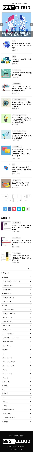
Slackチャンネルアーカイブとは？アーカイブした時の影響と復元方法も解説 (21, 88)
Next (31, 24)
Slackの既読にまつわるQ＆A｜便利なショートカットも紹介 (21, 243)
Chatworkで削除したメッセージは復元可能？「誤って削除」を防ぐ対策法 (21, 120)
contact (22, 435)
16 (20, 200)
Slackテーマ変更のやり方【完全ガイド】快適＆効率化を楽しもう (21, 258)
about (10, 435)
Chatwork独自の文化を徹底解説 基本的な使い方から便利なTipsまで (21, 104)
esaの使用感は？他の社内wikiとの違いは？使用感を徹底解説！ (21, 169)
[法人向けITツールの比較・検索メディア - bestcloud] (19, 209)
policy (16, 435)
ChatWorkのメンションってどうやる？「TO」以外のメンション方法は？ (22, 136)
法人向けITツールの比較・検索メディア (16, 446)
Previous (1, 24)
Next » (26, 200)
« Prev (5, 196)
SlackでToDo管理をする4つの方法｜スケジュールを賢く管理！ (21, 227)
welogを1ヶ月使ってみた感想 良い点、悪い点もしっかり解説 (21, 46)
